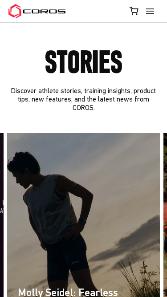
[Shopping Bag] (134, 10)
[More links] (151, 11)
